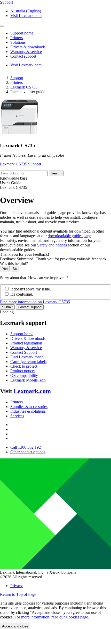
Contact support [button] (23, 56)
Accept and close (15, 626)
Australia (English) (25, 11)
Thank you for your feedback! (24, 254)
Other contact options (27, 452)
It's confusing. (21, 294)
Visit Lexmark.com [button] (26, 15)
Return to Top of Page (18, 594)
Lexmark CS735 (23, 87)
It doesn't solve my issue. (30, 289)
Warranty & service (26, 347)
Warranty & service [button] (26, 51)
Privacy (16, 585)
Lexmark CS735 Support (20, 164)
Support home (21, 334)
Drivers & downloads (27, 338)
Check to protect (23, 366)
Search (56, 173)
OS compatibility (24, 375)
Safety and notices (52, 245)
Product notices (22, 371)
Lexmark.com (32, 391)
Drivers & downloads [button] (27, 47)
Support (16, 78)
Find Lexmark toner (26, 357)
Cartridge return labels (28, 361)
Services (17, 416)
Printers (16, 82)
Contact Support (23, 352)
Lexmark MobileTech (28, 380)
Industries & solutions (28, 411)
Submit (7, 307)
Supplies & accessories (28, 406)
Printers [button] (16, 38)
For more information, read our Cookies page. (51, 617)
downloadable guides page (69, 236)
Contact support (30, 307)
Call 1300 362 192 (25, 447)
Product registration (26, 343)
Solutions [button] (18, 42)
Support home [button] (21, 33)
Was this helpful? (14, 263)
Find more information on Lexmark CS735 (35, 302)
